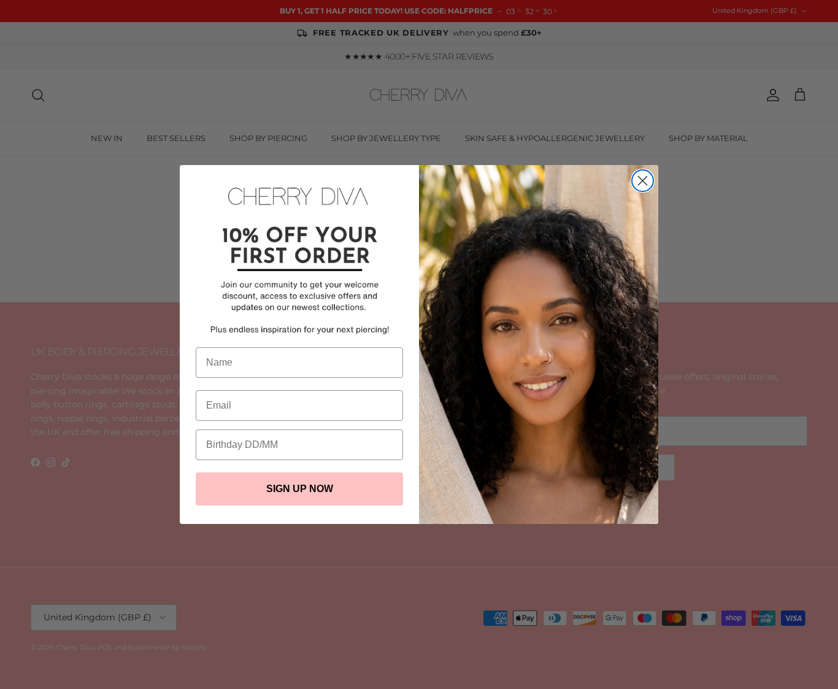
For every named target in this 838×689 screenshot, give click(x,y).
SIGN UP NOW (299, 488)
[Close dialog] (642, 180)
